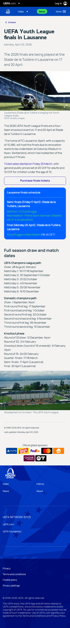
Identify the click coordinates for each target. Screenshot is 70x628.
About (39, 491)
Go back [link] (12, 22)
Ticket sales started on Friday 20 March (28, 164)
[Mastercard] (46, 451)
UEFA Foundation (12, 531)
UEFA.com (8, 524)
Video (6, 483)
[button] (23, 11)
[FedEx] (35, 451)
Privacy (7, 568)
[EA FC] (40, 458)
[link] (42, 11)
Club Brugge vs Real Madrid (23, 234)
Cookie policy (10, 579)
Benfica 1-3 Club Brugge (22, 211)
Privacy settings (11, 585)
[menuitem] (25, 11)
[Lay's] (23, 451)
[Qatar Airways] (29, 458)
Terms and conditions (14, 574)
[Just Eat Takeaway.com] (58, 451)
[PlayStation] (11, 451)
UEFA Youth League (8, 11)
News (6, 491)
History (40, 483)
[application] (35, 390)
